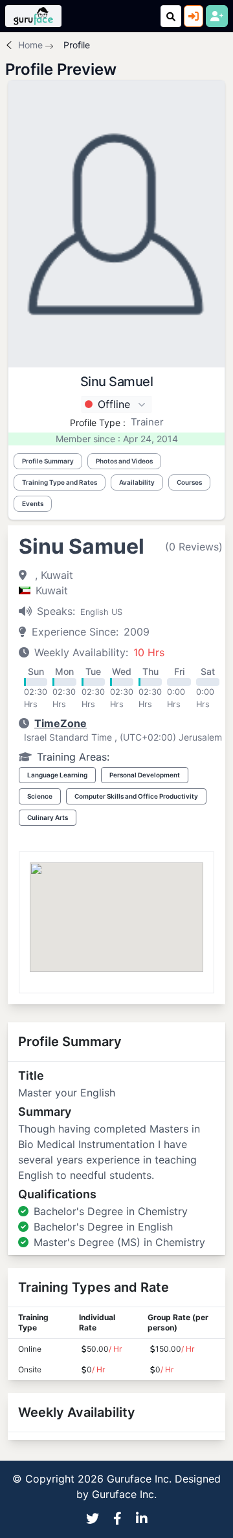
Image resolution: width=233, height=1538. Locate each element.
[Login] (193, 16)
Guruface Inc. (124, 1494)
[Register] (217, 16)
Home (30, 44)
